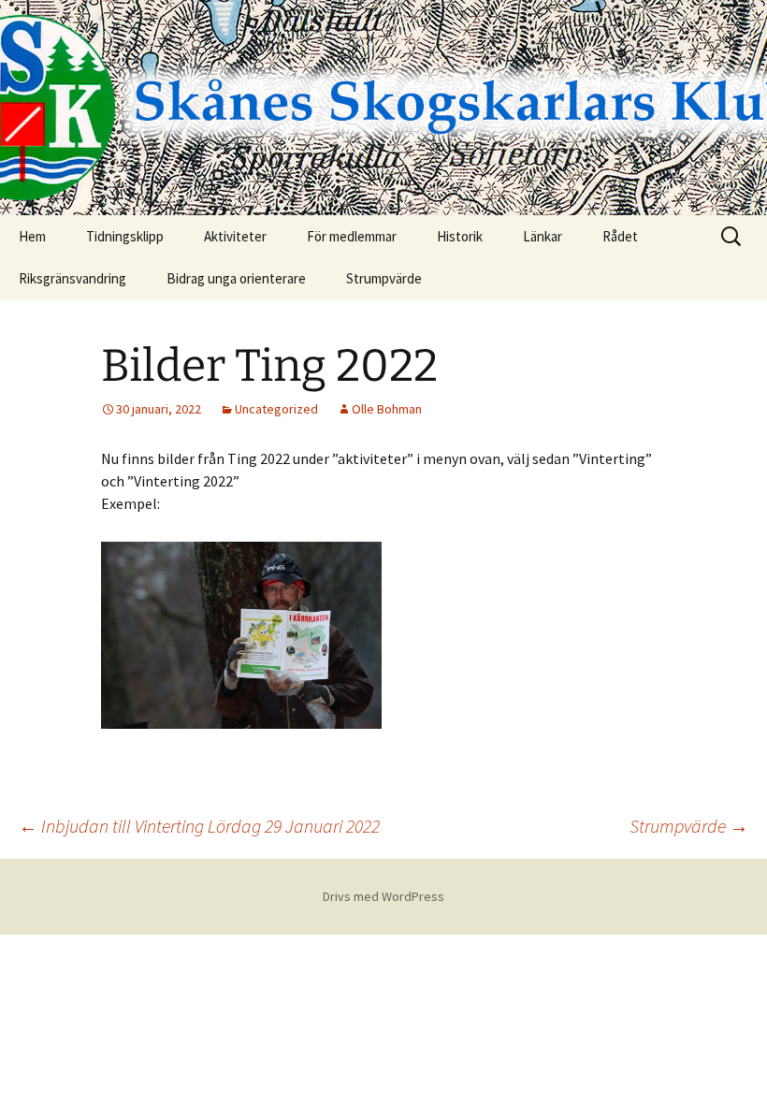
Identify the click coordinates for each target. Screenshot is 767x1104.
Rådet (620, 236)
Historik (460, 236)
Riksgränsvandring (72, 278)
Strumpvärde (384, 278)
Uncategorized (276, 408)
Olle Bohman (387, 408)
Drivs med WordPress (383, 896)
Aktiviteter (235, 236)
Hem (32, 236)
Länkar (542, 236)
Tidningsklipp (125, 236)
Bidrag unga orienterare (236, 278)
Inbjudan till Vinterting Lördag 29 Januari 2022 (199, 825)
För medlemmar (352, 236)
